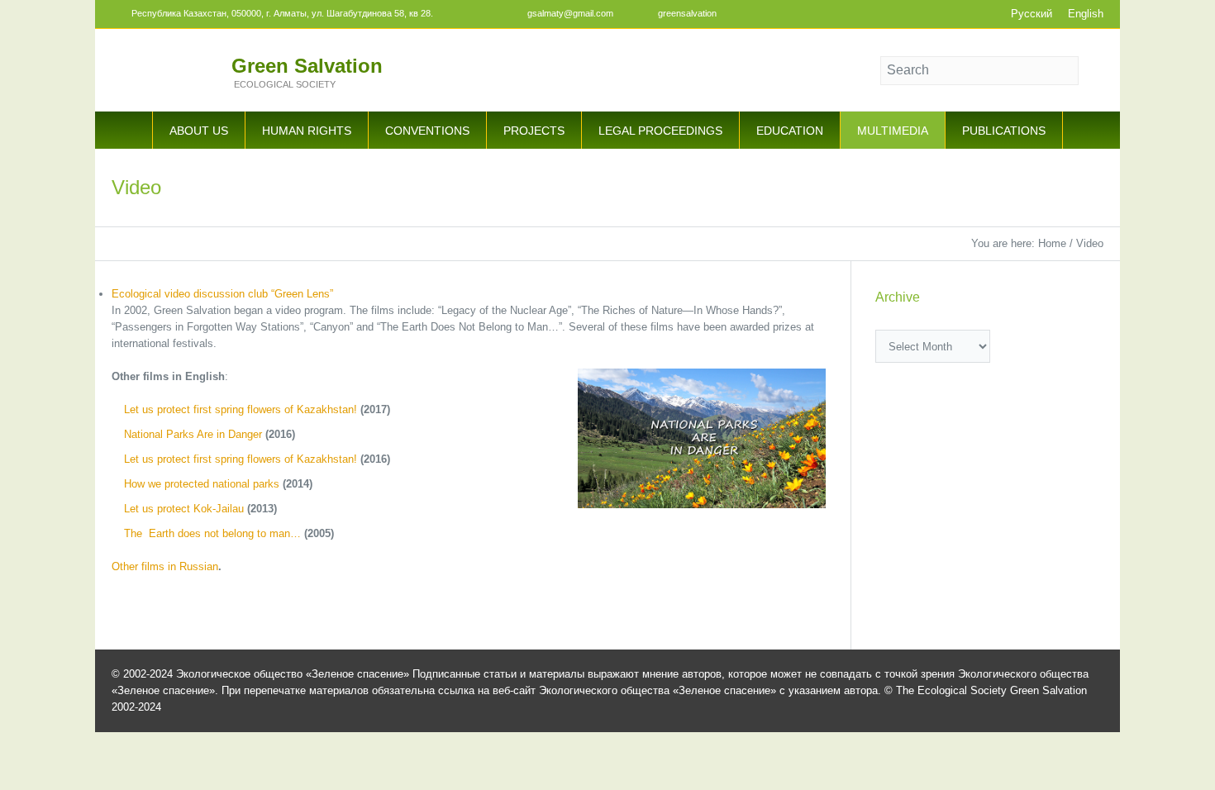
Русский (1031, 13)
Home (1052, 243)
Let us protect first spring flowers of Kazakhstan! (242, 409)
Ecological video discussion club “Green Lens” (222, 294)
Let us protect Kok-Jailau (184, 508)
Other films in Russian (165, 566)
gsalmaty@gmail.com (570, 13)
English (1085, 13)
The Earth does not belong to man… (212, 533)
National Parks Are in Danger (193, 434)
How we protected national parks (203, 484)
